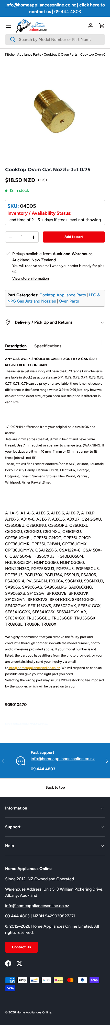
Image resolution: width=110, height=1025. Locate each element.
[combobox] (55, 39)
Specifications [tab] (47, 345)
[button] (101, 25)
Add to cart (73, 237)
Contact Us (21, 947)
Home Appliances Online (34, 1012)
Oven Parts (69, 301)
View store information (30, 278)
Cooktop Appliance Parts (62, 294)
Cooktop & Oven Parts (61, 54)
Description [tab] (16, 345)
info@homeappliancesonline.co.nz (63, 758)
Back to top (55, 787)
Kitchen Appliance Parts (23, 54)
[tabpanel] (55, 541)
